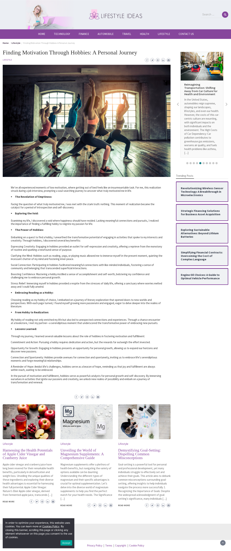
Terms (108, 545)
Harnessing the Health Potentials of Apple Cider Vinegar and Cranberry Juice (28, 454)
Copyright (120, 545)
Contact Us (186, 34)
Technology (62, 34)
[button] (187, 163)
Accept (66, 542)
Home (41, 34)
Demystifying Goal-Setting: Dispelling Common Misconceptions (139, 454)
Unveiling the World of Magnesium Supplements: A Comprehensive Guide (82, 454)
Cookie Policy (136, 545)
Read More (9, 501)
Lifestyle (164, 34)
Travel (126, 34)
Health (144, 34)
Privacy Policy (94, 545)
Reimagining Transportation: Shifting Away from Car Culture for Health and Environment (200, 89)
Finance (84, 34)
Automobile (106, 34)
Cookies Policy (50, 526)
